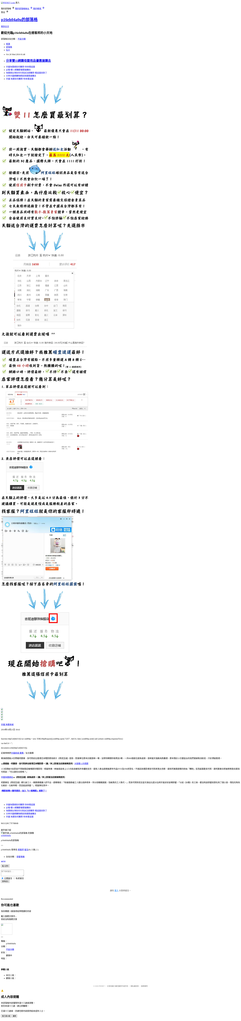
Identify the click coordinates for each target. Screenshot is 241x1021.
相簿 (8, 44)
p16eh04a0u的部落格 (19, 19)
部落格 (9, 47)
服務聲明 (144, 986)
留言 (26, 850)
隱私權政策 (135, 986)
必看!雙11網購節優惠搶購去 (18, 70)
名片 (8, 50)
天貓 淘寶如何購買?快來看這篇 (20, 79)
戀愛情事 (21, 857)
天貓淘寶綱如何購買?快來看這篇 (20, 67)
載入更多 (5, 866)
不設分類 (22, 39)
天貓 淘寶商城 (7, 724)
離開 (14, 1016)
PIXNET (102, 986)
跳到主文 (5, 26)
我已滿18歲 (6, 1016)
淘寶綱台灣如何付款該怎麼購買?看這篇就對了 (26, 73)
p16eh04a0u (6, 835)
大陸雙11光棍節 (81, 764)
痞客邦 (21, 850)
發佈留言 (5, 881)
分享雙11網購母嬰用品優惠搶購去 (28, 60)
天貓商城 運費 (17, 753)
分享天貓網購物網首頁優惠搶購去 (21, 76)
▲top (3, 861)
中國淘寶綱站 (7, 777)
